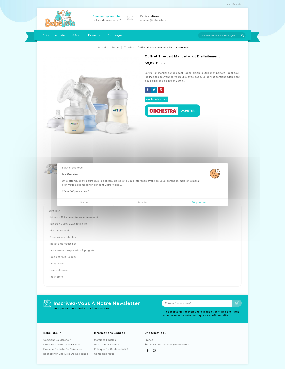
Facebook (148, 350)
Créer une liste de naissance (62, 344)
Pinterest (161, 90)
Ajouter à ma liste (156, 99)
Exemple (94, 35)
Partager (148, 90)
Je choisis (142, 202)
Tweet (154, 90)
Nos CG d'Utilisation (106, 344)
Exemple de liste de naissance (63, 349)
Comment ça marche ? (57, 339)
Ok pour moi (199, 202)
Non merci (85, 202)
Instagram (154, 350)
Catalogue (115, 35)
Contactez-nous (104, 353)
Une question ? (155, 333)
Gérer (76, 35)
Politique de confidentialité (111, 349)
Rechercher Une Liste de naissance (65, 353)
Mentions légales (105, 339)
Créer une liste (54, 35)
